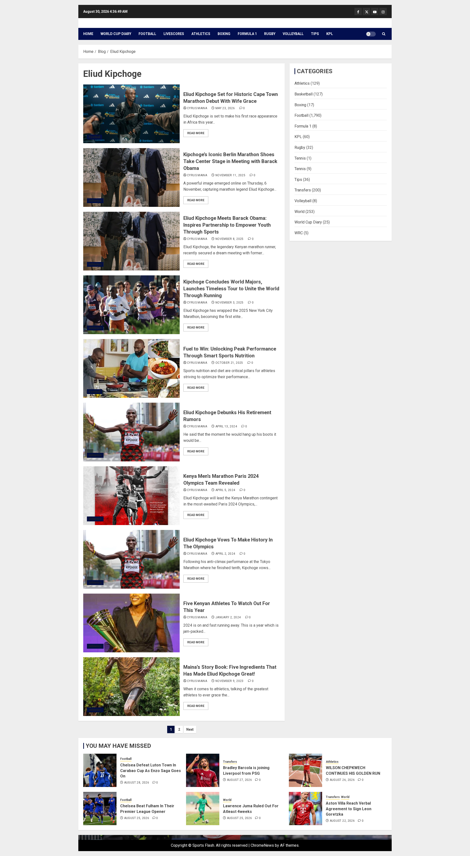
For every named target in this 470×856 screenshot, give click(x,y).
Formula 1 (247, 34)
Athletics (200, 34)
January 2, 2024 (228, 617)
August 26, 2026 (342, 780)
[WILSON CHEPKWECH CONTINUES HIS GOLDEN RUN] (305, 770)
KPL (329, 34)
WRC (298, 232)
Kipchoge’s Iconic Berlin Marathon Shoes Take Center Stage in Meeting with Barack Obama (230, 161)
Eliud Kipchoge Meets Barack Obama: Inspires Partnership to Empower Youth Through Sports (227, 225)
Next (190, 729)
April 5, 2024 (225, 490)
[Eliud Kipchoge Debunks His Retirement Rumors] (131, 432)
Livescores (174, 34)
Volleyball (293, 34)
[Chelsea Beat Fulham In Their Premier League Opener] (100, 808)
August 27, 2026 (239, 780)
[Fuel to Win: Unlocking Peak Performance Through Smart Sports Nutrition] (131, 368)
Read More (195, 133)
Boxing (224, 34)
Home (88, 34)
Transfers (302, 190)
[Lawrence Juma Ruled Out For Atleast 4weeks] (202, 808)
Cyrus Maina (197, 108)
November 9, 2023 (229, 681)
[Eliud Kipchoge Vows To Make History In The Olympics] (131, 559)
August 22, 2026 (342, 820)
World (299, 211)
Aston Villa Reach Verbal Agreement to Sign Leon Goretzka (348, 809)
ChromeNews (262, 845)
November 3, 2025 (229, 302)
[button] (384, 34)
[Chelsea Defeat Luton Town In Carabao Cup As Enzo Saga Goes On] (100, 770)
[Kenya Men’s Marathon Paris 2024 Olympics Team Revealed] (131, 495)
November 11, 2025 (230, 175)
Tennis (300, 158)
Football (147, 34)
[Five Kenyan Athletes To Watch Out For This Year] (131, 623)
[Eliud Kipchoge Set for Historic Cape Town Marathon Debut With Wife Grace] (131, 113)
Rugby (269, 34)
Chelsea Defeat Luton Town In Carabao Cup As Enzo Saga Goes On (150, 770)
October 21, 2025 (229, 362)
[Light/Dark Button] (371, 34)
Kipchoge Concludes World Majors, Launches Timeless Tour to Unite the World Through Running (231, 288)
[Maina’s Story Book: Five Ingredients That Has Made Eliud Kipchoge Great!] (131, 686)
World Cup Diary (116, 34)
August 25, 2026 (136, 818)
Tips (315, 34)
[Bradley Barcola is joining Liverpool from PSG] (202, 770)
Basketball (303, 94)
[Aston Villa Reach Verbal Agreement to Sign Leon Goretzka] (305, 808)
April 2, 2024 (225, 553)
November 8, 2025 (229, 239)
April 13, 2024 (226, 426)
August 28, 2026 (136, 782)
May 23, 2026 (225, 108)
